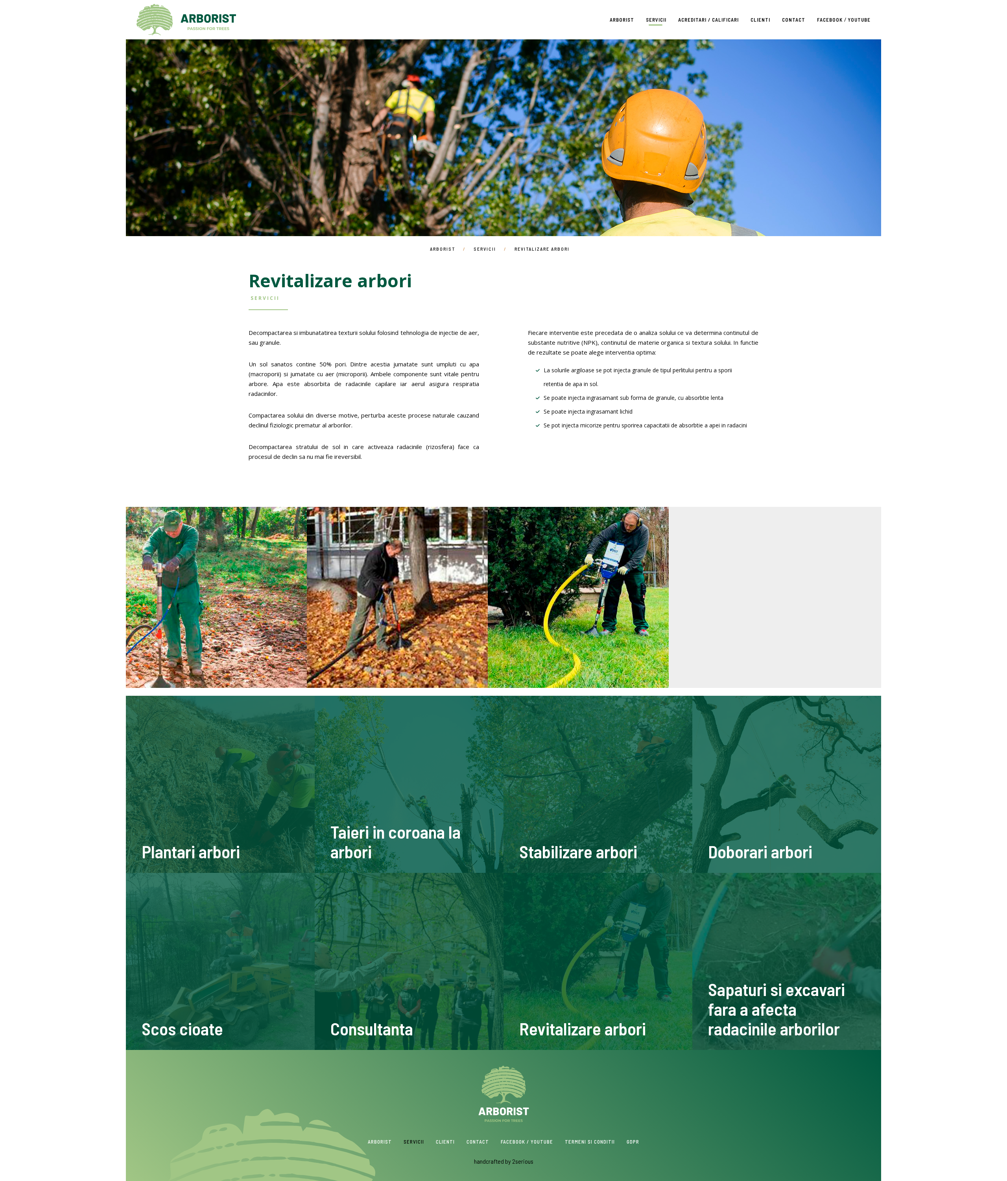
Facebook (830, 20)
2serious (522, 1161)
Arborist (186, 19)
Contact (793, 20)
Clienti (760, 20)
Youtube (859, 20)
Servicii (656, 20)
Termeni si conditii (590, 1141)
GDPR (633, 1141)
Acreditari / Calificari (708, 20)
